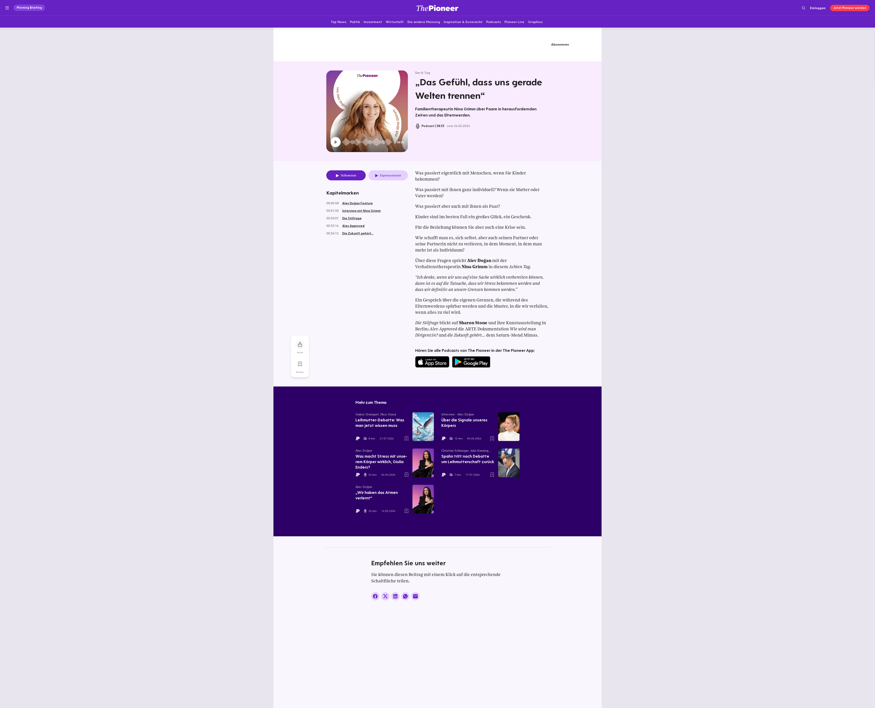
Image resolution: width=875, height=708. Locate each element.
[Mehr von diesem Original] (437, 44)
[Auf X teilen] (385, 596)
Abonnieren (560, 44)
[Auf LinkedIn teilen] (395, 596)
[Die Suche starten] (804, 8)
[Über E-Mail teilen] (415, 596)
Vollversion (348, 175)
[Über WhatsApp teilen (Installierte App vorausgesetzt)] (405, 596)
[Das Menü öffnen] (7, 8)
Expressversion (390, 175)
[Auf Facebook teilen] (375, 596)
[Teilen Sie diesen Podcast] (300, 344)
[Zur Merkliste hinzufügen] (300, 364)
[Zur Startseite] (437, 8)
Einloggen (818, 8)
